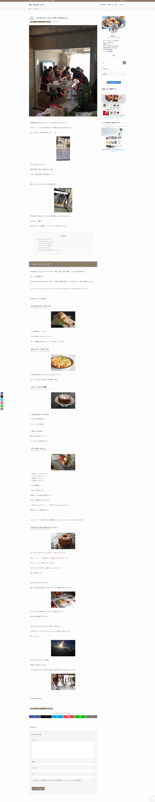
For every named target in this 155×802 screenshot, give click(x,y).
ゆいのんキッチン (37, 5)
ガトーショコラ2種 (46, 245)
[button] (34, 716)
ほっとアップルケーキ (46, 243)
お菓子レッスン (34, 21)
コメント (35, 740)
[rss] (123, 1)
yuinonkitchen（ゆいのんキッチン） (114, 117)
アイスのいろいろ (45, 248)
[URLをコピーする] (91, 716)
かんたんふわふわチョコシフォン (49, 250)
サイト (33, 774)
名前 (33, 761)
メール (34, 768)
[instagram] (121, 1)
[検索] (125, 1)
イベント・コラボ (42, 21)
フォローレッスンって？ (45, 239)
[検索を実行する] (124, 62)
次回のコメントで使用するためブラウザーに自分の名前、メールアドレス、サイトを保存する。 (57, 780)
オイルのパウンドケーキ (47, 241)
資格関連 (48, 21)
